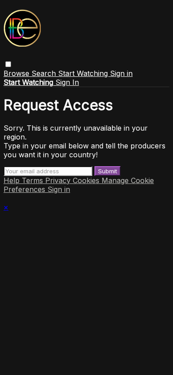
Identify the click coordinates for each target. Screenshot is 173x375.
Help (13, 180)
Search (44, 73)
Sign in (121, 73)
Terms (33, 180)
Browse (17, 73)
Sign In (67, 82)
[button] (8, 64)
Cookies (87, 180)
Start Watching (84, 73)
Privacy (59, 180)
